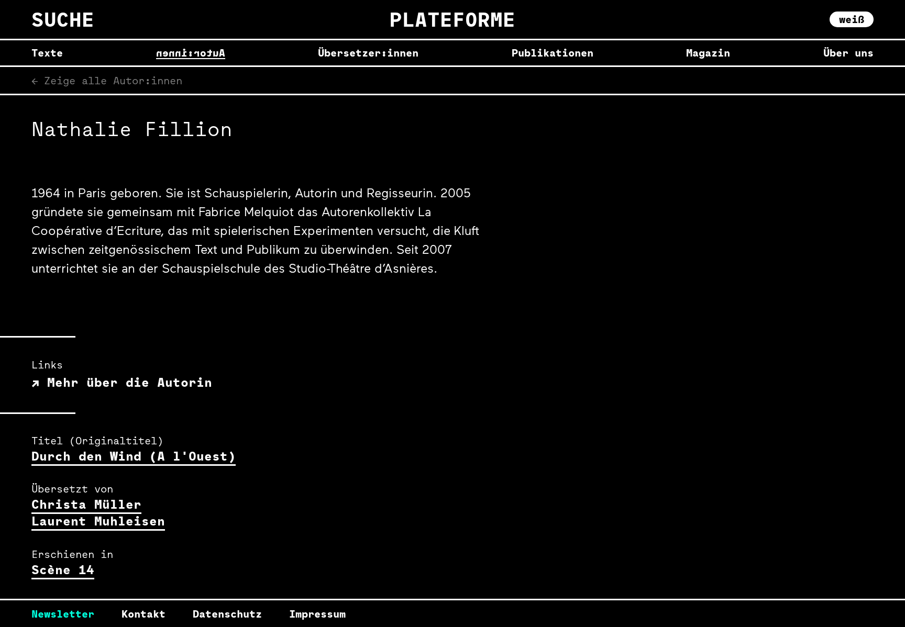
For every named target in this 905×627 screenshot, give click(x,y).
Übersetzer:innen (368, 53)
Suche (62, 19)
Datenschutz (227, 614)
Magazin (708, 53)
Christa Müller (86, 504)
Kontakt (143, 614)
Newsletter (62, 614)
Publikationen (552, 53)
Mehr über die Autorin (125, 382)
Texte (47, 53)
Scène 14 (62, 569)
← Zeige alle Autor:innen (106, 80)
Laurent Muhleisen (98, 520)
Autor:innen (190, 53)
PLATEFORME (452, 19)
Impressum (317, 614)
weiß (851, 19)
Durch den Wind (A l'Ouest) (133, 455)
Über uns (848, 53)
